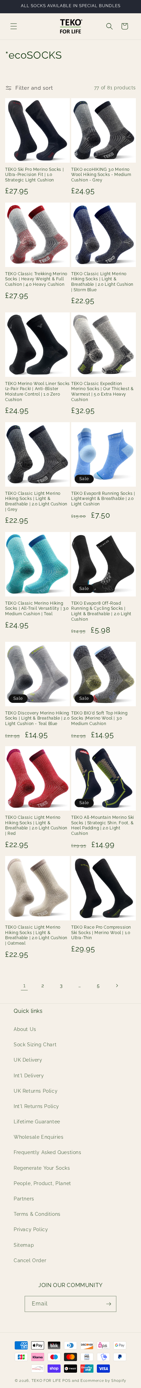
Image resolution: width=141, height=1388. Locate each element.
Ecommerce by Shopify (103, 1380)
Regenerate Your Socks (42, 1168)
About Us (25, 1029)
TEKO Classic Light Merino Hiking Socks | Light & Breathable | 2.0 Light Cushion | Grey (36, 501)
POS (66, 1380)
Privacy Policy (31, 1229)
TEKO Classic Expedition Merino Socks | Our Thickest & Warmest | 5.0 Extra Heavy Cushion (102, 391)
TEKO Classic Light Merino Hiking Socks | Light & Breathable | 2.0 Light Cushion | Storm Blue (102, 281)
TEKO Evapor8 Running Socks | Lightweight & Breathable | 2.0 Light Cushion (103, 498)
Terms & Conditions (37, 1214)
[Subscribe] (108, 1304)
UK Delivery (28, 1060)
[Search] (109, 26)
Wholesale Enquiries (38, 1137)
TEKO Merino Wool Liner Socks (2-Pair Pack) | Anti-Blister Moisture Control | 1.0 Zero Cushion (37, 391)
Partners (24, 1198)
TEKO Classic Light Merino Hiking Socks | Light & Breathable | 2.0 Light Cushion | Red (36, 825)
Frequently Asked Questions (47, 1152)
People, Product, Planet (42, 1183)
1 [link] (24, 986)
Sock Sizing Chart (35, 1044)
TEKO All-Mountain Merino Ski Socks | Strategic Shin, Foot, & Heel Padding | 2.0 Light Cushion (102, 825)
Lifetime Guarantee (37, 1121)
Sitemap (24, 1245)
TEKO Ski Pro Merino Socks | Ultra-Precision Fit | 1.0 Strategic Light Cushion (34, 174)
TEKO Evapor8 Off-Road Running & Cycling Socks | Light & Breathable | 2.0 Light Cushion (101, 611)
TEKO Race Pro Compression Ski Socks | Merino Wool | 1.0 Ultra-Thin (101, 932)
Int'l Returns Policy (36, 1106)
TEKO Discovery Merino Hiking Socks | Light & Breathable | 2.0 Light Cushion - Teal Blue (37, 718)
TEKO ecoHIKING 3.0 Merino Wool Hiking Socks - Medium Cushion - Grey (101, 174)
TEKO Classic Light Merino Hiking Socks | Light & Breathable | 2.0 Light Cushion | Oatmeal (36, 935)
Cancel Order (30, 1260)
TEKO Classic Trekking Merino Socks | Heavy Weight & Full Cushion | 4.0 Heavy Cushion (36, 279)
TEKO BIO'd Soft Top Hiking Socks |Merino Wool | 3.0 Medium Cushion (99, 718)
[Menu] (13, 26)
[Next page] (116, 985)
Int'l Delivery (29, 1075)
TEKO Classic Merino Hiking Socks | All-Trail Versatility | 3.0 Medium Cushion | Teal (37, 608)
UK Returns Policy (35, 1091)
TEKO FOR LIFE (46, 1380)
